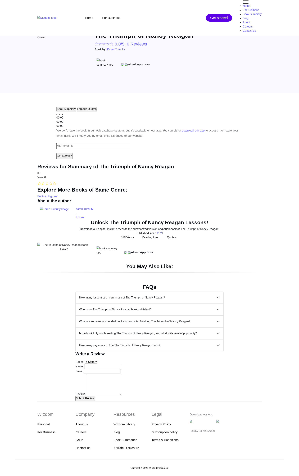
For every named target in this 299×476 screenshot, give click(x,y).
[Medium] (197, 438)
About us (81, 424)
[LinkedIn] (208, 438)
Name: (79, 366)
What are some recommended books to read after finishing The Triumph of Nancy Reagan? (134, 321)
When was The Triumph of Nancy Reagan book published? (115, 309)
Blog (245, 18)
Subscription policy (165, 432)
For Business (111, 18)
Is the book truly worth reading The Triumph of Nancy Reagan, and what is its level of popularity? (138, 333)
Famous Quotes (87, 108)
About (246, 22)
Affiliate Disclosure (126, 448)
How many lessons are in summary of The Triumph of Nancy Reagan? (122, 297)
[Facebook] (192, 438)
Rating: (79, 361)
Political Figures (47, 196)
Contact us (249, 30)
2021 (160, 233)
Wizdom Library (124, 424)
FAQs (79, 440)
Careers (248, 26)
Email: (79, 371)
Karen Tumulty (116, 49)
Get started (219, 18)
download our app (193, 130)
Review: (80, 393)
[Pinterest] (212, 438)
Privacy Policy (161, 424)
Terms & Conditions (165, 440)
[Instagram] (202, 438)
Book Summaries (125, 440)
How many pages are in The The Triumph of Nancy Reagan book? (119, 345)
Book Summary (252, 14)
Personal (43, 424)
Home (89, 18)
